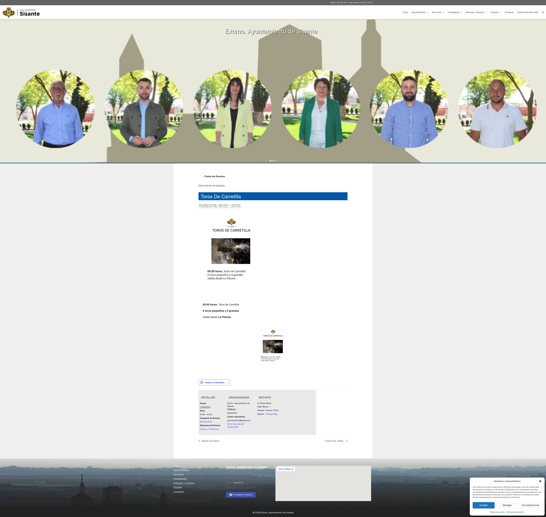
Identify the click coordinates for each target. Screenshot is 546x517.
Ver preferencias (530, 505)
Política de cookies (497, 512)
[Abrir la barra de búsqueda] (543, 12)
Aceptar (483, 505)
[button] (540, 481)
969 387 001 (341, 3)
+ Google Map (271, 413)
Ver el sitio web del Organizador (235, 425)
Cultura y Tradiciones (209, 429)
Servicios (436, 12)
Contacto (509, 12)
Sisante (494, 12)
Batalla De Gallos (210, 440)
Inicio (405, 12)
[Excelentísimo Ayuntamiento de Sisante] (22, 12)
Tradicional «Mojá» (335, 440)
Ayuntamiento (418, 12)
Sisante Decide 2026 (527, 12)
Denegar (507, 505)
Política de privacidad (514, 512)
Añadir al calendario (215, 382)
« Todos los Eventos (214, 176)
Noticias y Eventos (475, 12)
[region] (273, 91)
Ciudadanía (453, 12)
